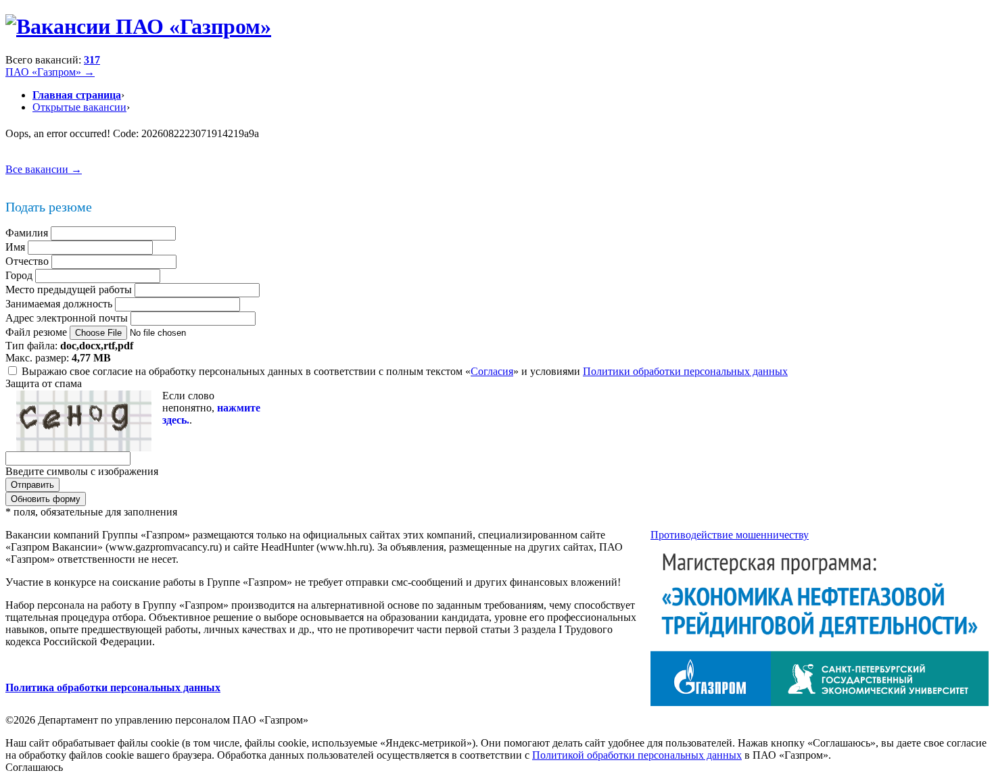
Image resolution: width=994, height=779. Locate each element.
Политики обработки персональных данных (685, 371)
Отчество (27, 261)
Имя (15, 247)
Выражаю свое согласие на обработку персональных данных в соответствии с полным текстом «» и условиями (405, 371)
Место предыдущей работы (68, 289)
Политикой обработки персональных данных (637, 755)
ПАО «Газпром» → (50, 72)
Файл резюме (36, 332)
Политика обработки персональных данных (112, 687)
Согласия (492, 371)
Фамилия (26, 232)
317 (92, 60)
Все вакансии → (43, 169)
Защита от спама (43, 383)
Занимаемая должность (58, 303)
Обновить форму (45, 499)
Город (18, 275)
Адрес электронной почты (66, 318)
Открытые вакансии (79, 107)
